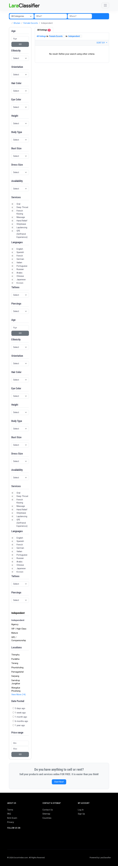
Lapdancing (22, 227)
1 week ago (20, 713)
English (20, 249)
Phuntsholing (17, 667)
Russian (20, 269)
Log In (81, 810)
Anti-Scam (12, 818)
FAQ (9, 814)
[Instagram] (17, 836)
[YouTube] (34, 836)
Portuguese (22, 266)
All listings (43, 30)
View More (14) (18, 694)
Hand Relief (22, 221)
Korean (20, 283)
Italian (19, 262)
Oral (18, 204)
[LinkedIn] (21, 836)
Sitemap (46, 814)
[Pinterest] (25, 836)
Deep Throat (22, 207)
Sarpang (15, 676)
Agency (14, 624)
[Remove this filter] (28, 612)
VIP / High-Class (18, 629)
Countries (46, 818)
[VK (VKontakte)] (9, 840)
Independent (18, 613)
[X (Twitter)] (13, 836)
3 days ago (20, 708)
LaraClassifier (105, 857)
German (20, 259)
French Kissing (20, 212)
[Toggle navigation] (105, 5)
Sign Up (81, 814)
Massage (21, 217)
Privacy (10, 822)
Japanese (21, 279)
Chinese (20, 276)
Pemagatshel (17, 672)
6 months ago (21, 721)
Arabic (20, 273)
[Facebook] (9, 836)
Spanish (20, 252)
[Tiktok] (30, 836)
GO (20, 44)
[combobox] (80, 16)
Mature (14, 633)
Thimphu (15, 655)
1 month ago (21, 717)
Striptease (21, 224)
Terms (10, 810)
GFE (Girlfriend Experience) (22, 234)
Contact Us (47, 810)
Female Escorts (30, 23)
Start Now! (59, 782)
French (20, 256)
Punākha (15, 659)
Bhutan (17, 23)
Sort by (101, 43)
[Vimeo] (38, 836)
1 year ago (20, 725)
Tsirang (14, 663)
